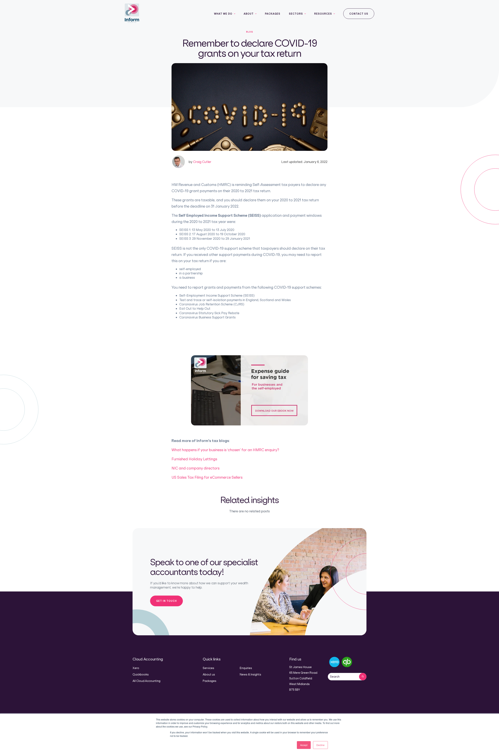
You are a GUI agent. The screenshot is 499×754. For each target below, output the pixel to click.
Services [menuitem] (208, 668)
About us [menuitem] (209, 674)
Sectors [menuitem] (296, 13)
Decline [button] (320, 745)
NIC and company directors (195, 468)
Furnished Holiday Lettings (194, 459)
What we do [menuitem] (223, 13)
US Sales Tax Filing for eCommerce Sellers (207, 477)
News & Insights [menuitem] (250, 674)
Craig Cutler (199, 162)
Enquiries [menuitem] (246, 668)
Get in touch (166, 600)
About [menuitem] (249, 13)
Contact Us (358, 13)
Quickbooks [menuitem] (141, 674)
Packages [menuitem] (272, 13)
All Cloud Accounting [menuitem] (146, 681)
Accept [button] (303, 745)
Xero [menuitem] (136, 668)
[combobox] (343, 676)
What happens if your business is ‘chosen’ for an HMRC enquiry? (225, 449)
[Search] (362, 676)
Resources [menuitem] (323, 13)
